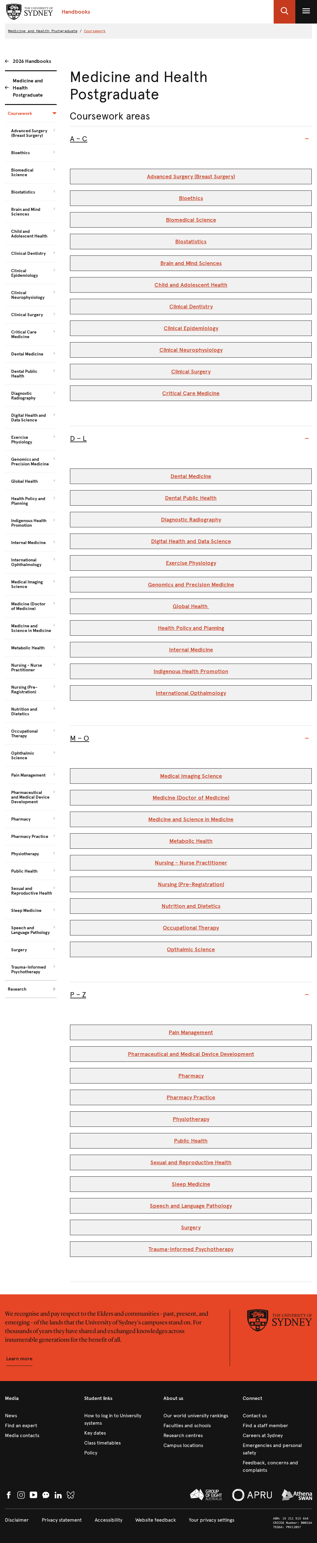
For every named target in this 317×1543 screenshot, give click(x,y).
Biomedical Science (191, 219)
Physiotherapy (191, 1119)
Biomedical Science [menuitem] (22, 172)
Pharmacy (191, 1075)
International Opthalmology (191, 693)
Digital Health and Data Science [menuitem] (28, 418)
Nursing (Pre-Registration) (191, 884)
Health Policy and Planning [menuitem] (28, 501)
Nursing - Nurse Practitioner (191, 862)
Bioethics (191, 198)
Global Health (191, 606)
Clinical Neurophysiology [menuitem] (28, 295)
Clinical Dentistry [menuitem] (28, 253)
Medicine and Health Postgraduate (42, 31)
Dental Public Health (191, 498)
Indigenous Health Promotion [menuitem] (28, 523)
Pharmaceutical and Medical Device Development (191, 1054)
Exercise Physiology (191, 563)
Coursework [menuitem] (20, 113)
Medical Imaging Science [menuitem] (27, 584)
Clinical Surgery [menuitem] (27, 314)
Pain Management (191, 1032)
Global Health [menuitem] (24, 481)
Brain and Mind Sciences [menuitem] (25, 212)
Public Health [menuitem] (24, 871)
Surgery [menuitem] (19, 949)
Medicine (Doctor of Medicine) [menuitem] (28, 606)
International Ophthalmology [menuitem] (26, 562)
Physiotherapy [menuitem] (25, 853)
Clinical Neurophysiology (191, 350)
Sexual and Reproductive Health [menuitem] (31, 891)
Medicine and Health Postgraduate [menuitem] (28, 88)
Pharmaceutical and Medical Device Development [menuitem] (30, 797)
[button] (284, 12)
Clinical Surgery (191, 371)
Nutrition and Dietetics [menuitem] (24, 712)
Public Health (191, 1140)
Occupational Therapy (191, 927)
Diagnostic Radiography (191, 519)
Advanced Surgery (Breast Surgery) (191, 176)
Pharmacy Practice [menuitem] (29, 836)
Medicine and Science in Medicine (190, 819)
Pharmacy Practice (191, 1097)
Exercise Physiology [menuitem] (21, 440)
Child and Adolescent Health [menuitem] (29, 234)
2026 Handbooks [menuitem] (32, 61)
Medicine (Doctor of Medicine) (191, 797)
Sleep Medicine (191, 1184)
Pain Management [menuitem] (28, 775)
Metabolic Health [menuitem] (28, 648)
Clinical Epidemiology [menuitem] (24, 273)
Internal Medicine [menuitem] (28, 542)
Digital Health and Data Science (191, 541)
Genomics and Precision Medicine (191, 584)
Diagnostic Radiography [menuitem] (23, 396)
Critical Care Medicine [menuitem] (24, 334)
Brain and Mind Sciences (191, 263)
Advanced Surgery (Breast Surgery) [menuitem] (29, 133)
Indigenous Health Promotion (191, 671)
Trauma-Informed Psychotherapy (191, 1249)
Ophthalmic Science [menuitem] (22, 756)
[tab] (191, 139)
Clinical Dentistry (191, 306)
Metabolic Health (191, 841)
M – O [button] (79, 738)
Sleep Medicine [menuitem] (26, 910)
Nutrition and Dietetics (191, 906)
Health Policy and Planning (191, 628)
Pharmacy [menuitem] (21, 819)
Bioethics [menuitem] (20, 152)
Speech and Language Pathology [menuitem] (30, 930)
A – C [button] (78, 138)
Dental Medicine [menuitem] (27, 354)
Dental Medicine (191, 476)
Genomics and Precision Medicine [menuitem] (30, 462)
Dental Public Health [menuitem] (24, 374)
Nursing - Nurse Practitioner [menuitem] (26, 668)
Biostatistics (190, 241)
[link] (39, 1415)
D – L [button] (78, 438)
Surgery (191, 1227)
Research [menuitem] (17, 989)
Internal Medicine (191, 649)
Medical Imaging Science (191, 776)
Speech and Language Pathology (191, 1205)
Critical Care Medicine (190, 393)
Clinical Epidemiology (191, 328)
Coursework (95, 31)
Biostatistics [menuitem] (23, 192)
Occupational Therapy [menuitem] (24, 734)
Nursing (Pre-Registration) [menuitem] (24, 690)
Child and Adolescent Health (191, 284)
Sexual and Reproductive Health (191, 1162)
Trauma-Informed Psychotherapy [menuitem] (28, 969)
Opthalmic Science (191, 949)
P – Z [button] (78, 994)
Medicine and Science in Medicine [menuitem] (31, 628)
